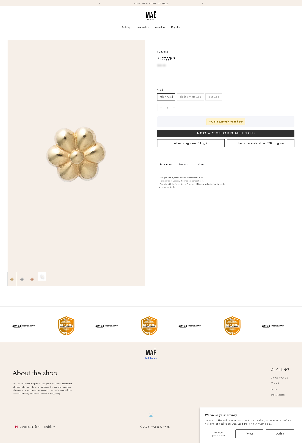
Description (166, 163)
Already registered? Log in (191, 143)
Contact (275, 383)
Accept (249, 433)
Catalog (126, 27)
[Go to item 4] (42, 276)
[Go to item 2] (22, 279)
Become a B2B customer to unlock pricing (226, 133)
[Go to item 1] (12, 279)
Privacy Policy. (264, 424)
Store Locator (278, 395)
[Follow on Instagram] (151, 414)
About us (160, 27)
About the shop (35, 373)
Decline (280, 433)
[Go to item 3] (32, 279)
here (166, 3)
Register (175, 27)
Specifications (184, 163)
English (48, 427)
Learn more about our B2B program (261, 143)
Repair (274, 389)
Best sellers (143, 27)
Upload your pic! (279, 377)
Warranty (201, 163)
